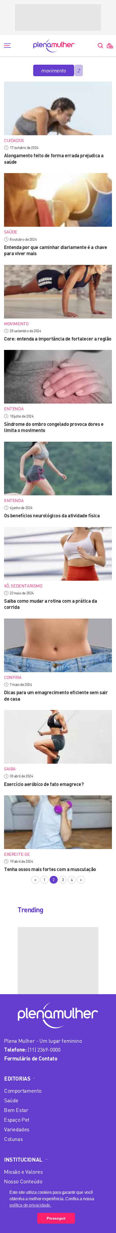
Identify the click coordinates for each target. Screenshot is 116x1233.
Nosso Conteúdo (23, 1181)
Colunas (13, 1139)
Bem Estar (16, 1110)
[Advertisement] (58, 17)
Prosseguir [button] (56, 1218)
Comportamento (23, 1090)
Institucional (23, 1159)
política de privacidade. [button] (30, 1205)
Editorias (17, 1078)
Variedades (16, 1129)
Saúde (11, 1100)
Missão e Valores (23, 1171)
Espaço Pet (16, 1119)
